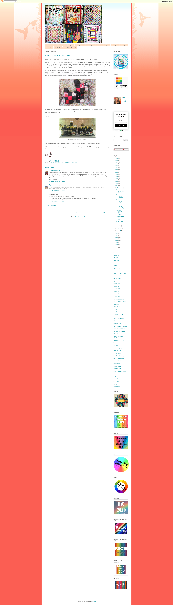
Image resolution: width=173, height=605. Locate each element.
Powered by (116, 130)
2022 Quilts (106, 45)
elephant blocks (118, 361)
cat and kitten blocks (119, 358)
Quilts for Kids (117, 323)
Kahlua (62, 162)
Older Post (106, 212)
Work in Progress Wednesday (120, 206)
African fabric (117, 255)
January (119, 230)
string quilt (116, 381)
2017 (116, 179)
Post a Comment (51, 205)
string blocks (117, 379)
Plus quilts (116, 321)
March (118, 226)
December (120, 187)
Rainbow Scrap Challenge (120, 326)
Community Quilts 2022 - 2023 (92, 45)
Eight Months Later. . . (119, 222)
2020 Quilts (124, 45)
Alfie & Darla (117, 258)
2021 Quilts (115, 45)
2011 (116, 238)
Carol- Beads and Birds (55, 170)
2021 (116, 170)
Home (47, 45)
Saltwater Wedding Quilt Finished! (119, 212)
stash (115, 376)
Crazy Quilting (117, 278)
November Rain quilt (119, 318)
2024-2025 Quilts (68, 45)
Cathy (125, 97)
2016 (116, 181)
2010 (116, 240)
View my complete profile (124, 101)
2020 (116, 172)
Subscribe (121, 125)
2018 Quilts (58, 47)
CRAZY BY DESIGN (69, 10)
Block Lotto (116, 268)
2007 (116, 247)
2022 (116, 167)
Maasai (115, 309)
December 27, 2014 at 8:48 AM (57, 202)
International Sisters (119, 299)
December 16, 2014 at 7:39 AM (57, 181)
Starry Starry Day (118, 334)
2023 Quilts (79, 45)
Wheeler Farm (117, 350)
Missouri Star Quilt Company (118, 315)
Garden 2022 (117, 286)
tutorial (115, 384)
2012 (116, 235)
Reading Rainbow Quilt (119, 328)
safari (115, 373)
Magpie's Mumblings (54, 185)
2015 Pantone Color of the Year (120, 218)
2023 (116, 165)
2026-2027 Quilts (57, 45)
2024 (116, 163)
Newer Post (49, 212)
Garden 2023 (117, 288)
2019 (116, 174)
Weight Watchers (118, 348)
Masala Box (117, 312)
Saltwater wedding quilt (120, 331)
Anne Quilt (116, 260)
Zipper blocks (117, 353)
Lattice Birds (117, 306)
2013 (116, 233)
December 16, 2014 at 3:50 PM (57, 191)
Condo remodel (117, 276)
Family (115, 281)
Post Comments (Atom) (81, 217)
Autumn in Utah (118, 263)
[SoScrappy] (121, 88)
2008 (116, 244)
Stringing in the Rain (119, 340)
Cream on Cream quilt (54, 162)
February (119, 228)
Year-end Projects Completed (119, 196)
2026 (116, 158)
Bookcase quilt (117, 270)
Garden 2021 (117, 283)
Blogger (94, 601)
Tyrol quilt (116, 345)
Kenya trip (116, 304)
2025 (116, 160)
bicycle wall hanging (119, 355)
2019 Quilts (49, 47)
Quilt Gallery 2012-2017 (70, 47)
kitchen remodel (118, 366)
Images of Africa (118, 296)
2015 (116, 183)
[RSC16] (121, 588)
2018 (116, 176)
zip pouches (117, 386)
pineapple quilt (117, 368)
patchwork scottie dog (71, 162)
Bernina (115, 265)
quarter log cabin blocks (120, 371)
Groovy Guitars (117, 294)
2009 (116, 242)
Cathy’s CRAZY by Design (120, 273)
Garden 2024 (117, 291)
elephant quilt (117, 363)
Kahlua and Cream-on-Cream (119, 201)
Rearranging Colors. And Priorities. (120, 191)
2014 (116, 186)
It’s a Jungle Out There (120, 301)
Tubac (115, 343)
